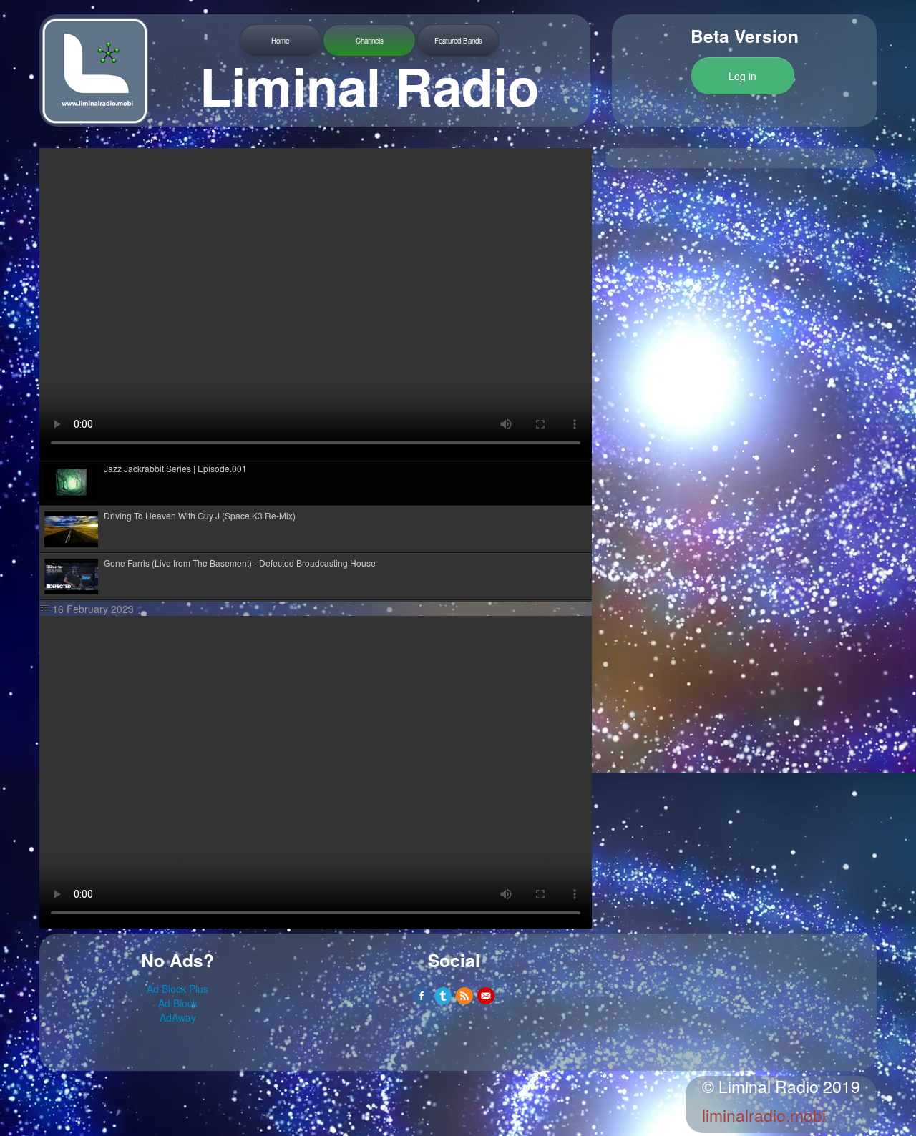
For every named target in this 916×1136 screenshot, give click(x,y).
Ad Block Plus (177, 988)
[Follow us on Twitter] (443, 995)
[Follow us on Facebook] (421, 995)
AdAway (178, 1017)
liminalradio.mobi (764, 1115)
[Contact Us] (485, 995)
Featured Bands (458, 41)
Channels (370, 41)
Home (280, 41)
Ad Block (178, 1003)
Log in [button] (742, 76)
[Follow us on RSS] (464, 995)
